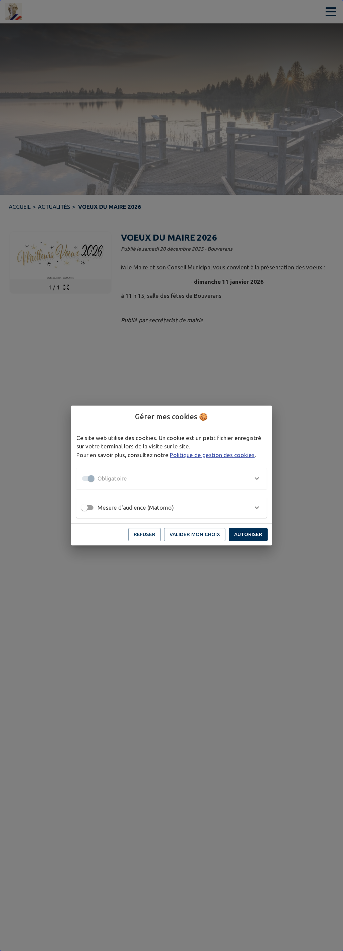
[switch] (84, 507)
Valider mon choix (194, 534)
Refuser (144, 534)
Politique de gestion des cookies (212, 455)
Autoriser (248, 534)
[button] (171, 478)
